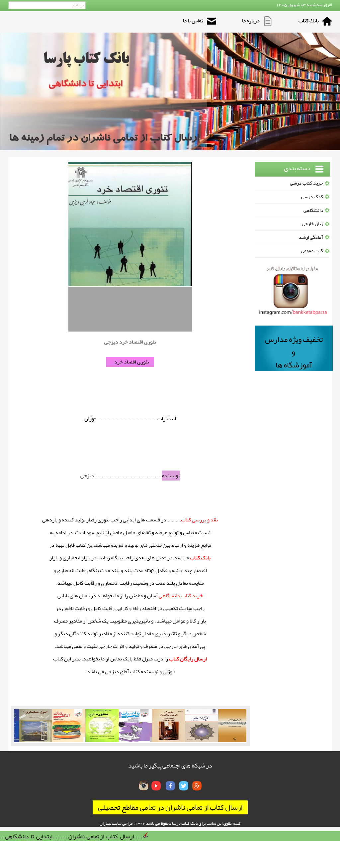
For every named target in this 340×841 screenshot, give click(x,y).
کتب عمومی (312, 250)
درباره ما (251, 21)
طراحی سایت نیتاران (116, 823)
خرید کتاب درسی (306, 183)
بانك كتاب (308, 21)
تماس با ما (193, 21)
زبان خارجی (312, 223)
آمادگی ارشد (311, 237)
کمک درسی (312, 197)
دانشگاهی (313, 210)
